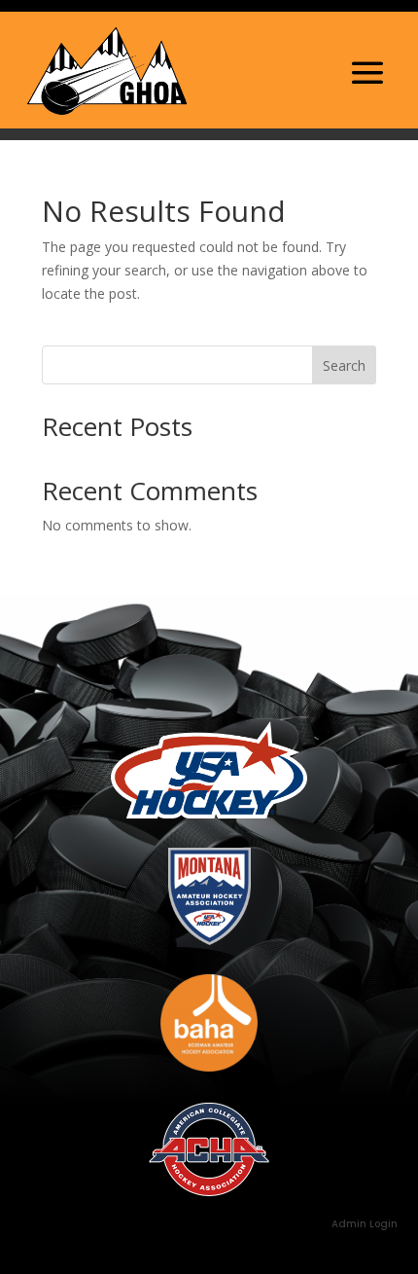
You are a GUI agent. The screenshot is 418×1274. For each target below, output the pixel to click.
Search (344, 365)
